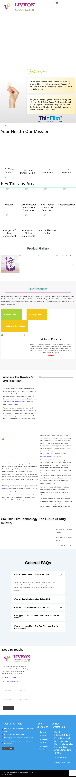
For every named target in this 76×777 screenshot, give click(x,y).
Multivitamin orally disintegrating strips (15, 464)
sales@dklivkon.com (13, 681)
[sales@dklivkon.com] (53, 763)
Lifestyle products (7, 495)
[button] (57, 3)
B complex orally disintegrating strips (16, 401)
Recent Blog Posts (12, 723)
